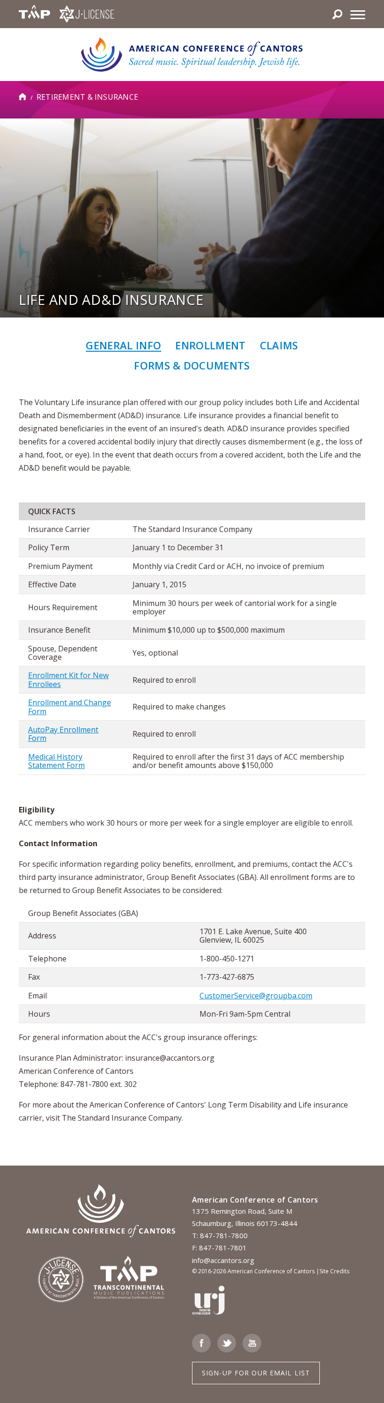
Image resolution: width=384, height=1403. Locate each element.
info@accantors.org (223, 1260)
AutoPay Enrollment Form (63, 733)
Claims (279, 345)
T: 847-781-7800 (220, 1235)
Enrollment (210, 345)
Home (23, 97)
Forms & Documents (192, 365)
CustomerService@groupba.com (255, 995)
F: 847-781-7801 (219, 1247)
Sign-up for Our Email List (256, 1372)
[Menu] (357, 14)
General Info (123, 345)
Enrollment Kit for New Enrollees (68, 679)
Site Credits (334, 1271)
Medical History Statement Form (56, 761)
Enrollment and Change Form (69, 706)
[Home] (192, 54)
